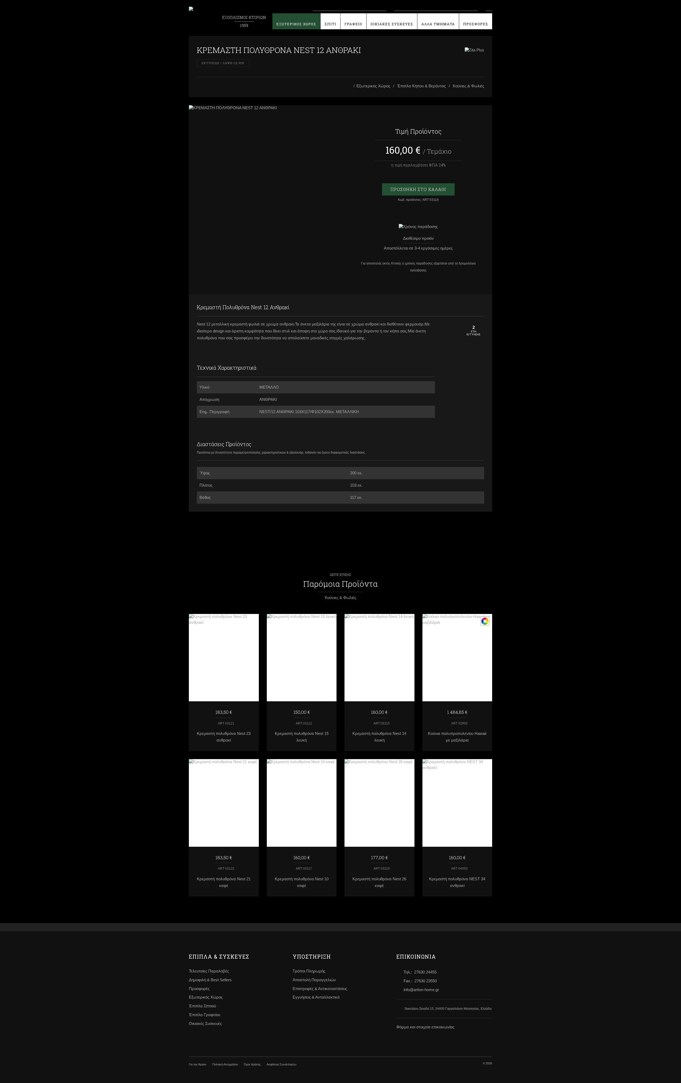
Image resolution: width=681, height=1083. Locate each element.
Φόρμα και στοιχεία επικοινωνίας (425, 1027)
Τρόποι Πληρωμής (309, 971)
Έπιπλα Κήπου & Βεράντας (421, 86)
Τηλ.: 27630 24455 (420, 972)
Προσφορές (199, 989)
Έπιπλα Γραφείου (204, 1015)
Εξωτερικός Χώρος (373, 86)
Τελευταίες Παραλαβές (209, 971)
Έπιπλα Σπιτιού (202, 1006)
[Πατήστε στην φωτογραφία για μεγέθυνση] (263, 108)
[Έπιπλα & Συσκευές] (350, 86)
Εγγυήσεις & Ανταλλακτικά (316, 997)
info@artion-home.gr (421, 990)
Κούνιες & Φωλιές (468, 86)
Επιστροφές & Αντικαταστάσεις (320, 989)
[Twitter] (479, 307)
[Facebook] (468, 307)
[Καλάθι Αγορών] (489, 15)
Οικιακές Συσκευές (205, 1023)
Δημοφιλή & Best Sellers (210, 980)
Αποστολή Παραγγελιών (314, 980)
